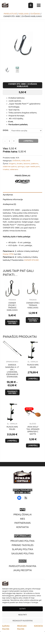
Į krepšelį (28, 141)
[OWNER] (22, 181)
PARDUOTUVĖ (10, 14)
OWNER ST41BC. (31, 260)
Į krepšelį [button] (33, 379)
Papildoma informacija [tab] (13, 199)
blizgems (12, 164)
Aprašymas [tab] (8, 195)
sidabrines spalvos (10, 167)
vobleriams (14, 169)
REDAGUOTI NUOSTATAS (23, 621)
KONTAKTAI (38, 626)
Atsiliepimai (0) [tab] (9, 204)
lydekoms (34, 164)
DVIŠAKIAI (35, 14)
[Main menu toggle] (39, 5)
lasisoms (26, 164)
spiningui (21, 167)
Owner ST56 (8, 254)
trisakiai (6, 169)
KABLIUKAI (24, 14)
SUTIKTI (22, 609)
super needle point (32, 167)
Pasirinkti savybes (12, 322)
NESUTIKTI (22, 615)
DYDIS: (6, 130)
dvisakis (20, 164)
